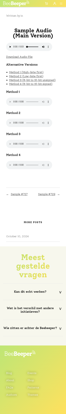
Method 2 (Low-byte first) (26, 76)
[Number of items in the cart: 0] (46, 3)
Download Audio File (19, 57)
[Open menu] (61, 3)
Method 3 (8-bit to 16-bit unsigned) (32, 80)
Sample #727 (19, 194)
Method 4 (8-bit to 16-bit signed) (30, 84)
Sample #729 (46, 194)
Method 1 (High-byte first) (26, 72)
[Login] (54, 3)
